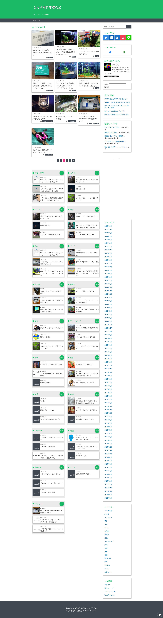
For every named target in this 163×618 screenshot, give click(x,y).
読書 (106, 545)
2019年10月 (109, 372)
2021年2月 (108, 318)
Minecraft (108, 558)
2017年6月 (108, 464)
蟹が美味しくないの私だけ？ (85, 364)
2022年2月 (108, 280)
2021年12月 (109, 287)
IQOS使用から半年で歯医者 (114, 136)
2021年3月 (108, 314)
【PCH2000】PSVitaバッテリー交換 (87, 262)
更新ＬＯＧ (36, 20)
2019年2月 (108, 399)
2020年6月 (108, 345)
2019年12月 (109, 365)
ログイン (108, 585)
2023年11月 (108, 250)
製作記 (107, 531)
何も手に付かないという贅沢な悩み (51, 328)
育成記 (50, 57)
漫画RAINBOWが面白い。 (84, 474)
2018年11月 (108, 409)
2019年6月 (108, 386)
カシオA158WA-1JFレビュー (85, 234)
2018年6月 (108, 426)
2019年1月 (108, 403)
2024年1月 (108, 246)
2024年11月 (108, 229)
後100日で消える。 (82, 456)
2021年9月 (108, 297)
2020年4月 (108, 352)
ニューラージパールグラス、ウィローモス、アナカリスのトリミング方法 (51, 273)
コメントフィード (111, 591)
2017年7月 (108, 460)
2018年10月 (109, 413)
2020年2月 (108, 358)
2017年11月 (108, 450)
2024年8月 (108, 233)
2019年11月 (108, 369)
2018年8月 (108, 420)
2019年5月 (108, 389)
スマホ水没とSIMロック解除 (85, 419)
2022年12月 (109, 263)
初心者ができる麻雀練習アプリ (50, 419)
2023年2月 (108, 256)
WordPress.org (110, 595)
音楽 (106, 555)
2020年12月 (109, 324)
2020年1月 (108, 362)
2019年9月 (108, 375)
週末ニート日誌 (45, 337)
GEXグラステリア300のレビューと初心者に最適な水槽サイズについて (65, 52)
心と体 (107, 514)
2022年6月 (108, 273)
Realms (107, 565)
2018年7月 (108, 423)
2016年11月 (108, 488)
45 (74, 161)
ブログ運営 (108, 511)
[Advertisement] (117, 188)
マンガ (107, 568)
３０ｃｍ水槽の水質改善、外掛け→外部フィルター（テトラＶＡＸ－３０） (65, 85)
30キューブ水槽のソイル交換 (85, 291)
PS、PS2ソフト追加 (112, 127)
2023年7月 (108, 253)
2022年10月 (109, 267)
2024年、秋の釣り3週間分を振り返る (117, 102)
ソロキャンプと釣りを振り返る (50, 234)
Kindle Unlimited (45, 382)
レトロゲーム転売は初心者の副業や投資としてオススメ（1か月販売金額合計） (87, 273)
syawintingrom (123, 147)
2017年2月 (108, 477)
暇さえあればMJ (110, 147)
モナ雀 (42, 401)
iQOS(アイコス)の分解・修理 (114, 141)
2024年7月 (108, 236)
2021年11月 (108, 290)
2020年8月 (108, 338)
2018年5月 (108, 430)
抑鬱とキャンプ (80, 189)
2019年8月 (108, 379)
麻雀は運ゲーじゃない (47, 410)
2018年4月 (108, 433)
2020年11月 (108, 328)
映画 (106, 562)
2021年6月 (108, 307)
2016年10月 (109, 491)
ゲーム (107, 528)
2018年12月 (109, 406)
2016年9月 (108, 494)
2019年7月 (108, 382)
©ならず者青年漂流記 (74, 611)
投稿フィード (109, 588)
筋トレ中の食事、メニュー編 (85, 382)
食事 (106, 548)
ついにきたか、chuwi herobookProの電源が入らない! (88, 119)
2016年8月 (108, 498)
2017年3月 (108, 474)
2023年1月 (108, 260)
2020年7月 (108, 341)
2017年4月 (108, 471)
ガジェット (96, 123)
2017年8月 (108, 457)
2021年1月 (108, 321)
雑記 (51, 121)
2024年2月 (108, 243)
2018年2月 (108, 440)
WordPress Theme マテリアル (86, 608)
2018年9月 (108, 416)
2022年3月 (108, 277)
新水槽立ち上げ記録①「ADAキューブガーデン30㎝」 (42, 52)
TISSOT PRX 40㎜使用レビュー (87, 216)
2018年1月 (108, 443)
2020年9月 (108, 335)
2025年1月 (108, 226)
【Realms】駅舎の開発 (47, 446)
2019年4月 (108, 392)
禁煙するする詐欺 (111, 133)
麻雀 (106, 551)
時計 (106, 521)
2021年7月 (108, 304)
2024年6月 (108, 239)
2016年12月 (109, 484)
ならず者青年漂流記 (47, 7)
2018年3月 (108, 437)
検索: (106, 84)
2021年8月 (108, 301)
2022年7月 (108, 270)
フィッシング (72, 121)
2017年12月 (109, 447)
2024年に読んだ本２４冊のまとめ (51, 364)
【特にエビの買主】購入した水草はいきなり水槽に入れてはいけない (42, 85)
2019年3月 (108, 396)
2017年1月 (108, 481)
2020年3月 (108, 355)
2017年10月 (109, 454)
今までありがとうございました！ (51, 474)
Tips (91, 123)
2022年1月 (108, 284)
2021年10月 (109, 294)
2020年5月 (108, 348)
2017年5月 (108, 467)
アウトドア (45, 121)
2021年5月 (108, 311)
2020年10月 (109, 331)
